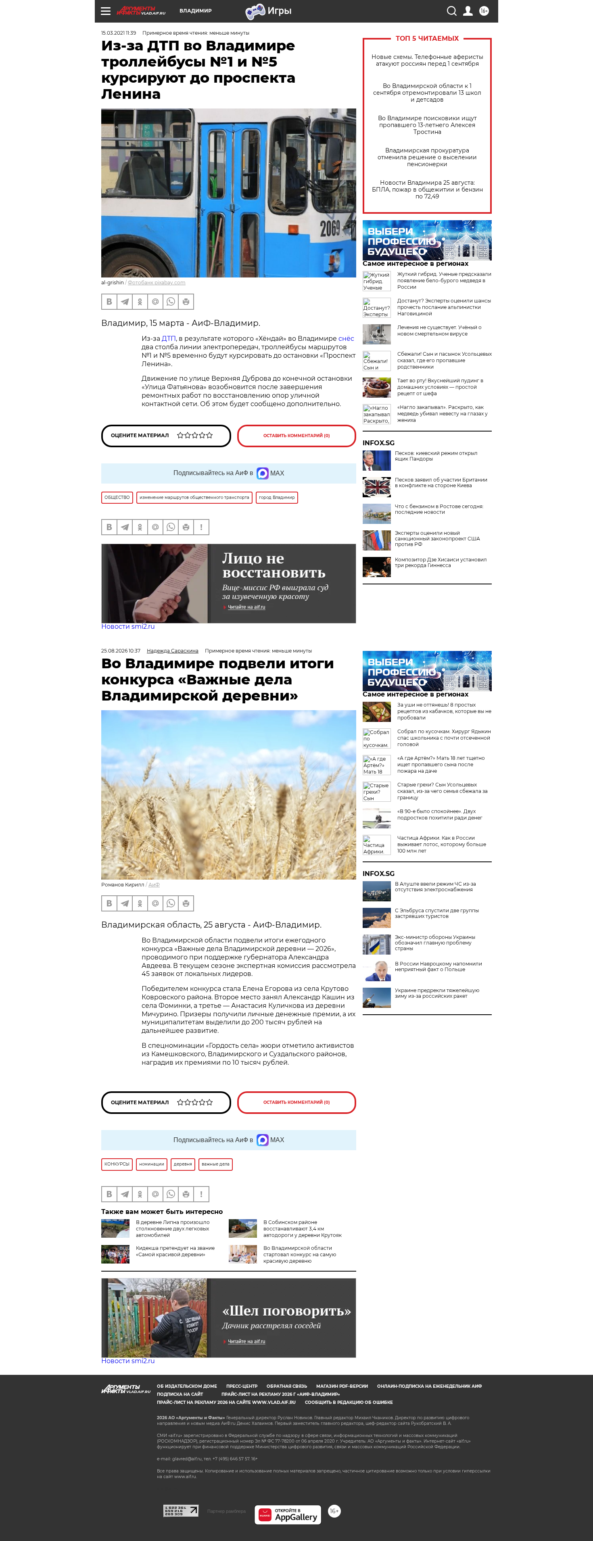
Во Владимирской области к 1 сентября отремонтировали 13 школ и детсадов (427, 93)
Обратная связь (287, 1386)
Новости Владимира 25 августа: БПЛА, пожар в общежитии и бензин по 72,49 (427, 189)
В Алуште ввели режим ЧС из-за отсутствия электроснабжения (435, 886)
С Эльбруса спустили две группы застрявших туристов (437, 913)
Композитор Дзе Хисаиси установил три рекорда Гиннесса (441, 562)
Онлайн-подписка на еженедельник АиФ (429, 1386)
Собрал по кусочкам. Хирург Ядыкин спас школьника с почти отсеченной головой (444, 737)
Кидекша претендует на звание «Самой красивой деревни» (175, 1251)
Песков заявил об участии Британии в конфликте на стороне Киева (441, 482)
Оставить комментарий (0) (296, 435)
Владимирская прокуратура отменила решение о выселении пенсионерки (427, 157)
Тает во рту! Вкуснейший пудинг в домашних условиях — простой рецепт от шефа (440, 386)
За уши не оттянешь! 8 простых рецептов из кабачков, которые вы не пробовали (444, 711)
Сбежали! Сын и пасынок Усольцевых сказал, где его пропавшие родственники (444, 360)
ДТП (169, 338)
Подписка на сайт (180, 1394)
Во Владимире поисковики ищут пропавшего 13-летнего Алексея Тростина (427, 125)
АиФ (154, 885)
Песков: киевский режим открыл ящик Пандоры (436, 456)
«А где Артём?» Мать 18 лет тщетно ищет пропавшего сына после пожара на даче (441, 764)
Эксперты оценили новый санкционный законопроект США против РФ (437, 538)
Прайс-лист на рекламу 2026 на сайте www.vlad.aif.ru (226, 1402)
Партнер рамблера (226, 1511)
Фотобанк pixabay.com (157, 282)
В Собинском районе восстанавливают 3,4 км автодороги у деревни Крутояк (302, 1228)
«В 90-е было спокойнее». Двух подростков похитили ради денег (439, 814)
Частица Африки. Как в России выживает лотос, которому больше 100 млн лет (441, 844)
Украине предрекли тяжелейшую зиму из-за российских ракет (437, 993)
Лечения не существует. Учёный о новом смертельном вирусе (439, 330)
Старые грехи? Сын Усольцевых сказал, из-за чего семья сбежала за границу (442, 791)
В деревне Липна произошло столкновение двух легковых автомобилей (173, 1228)
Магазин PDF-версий (342, 1386)
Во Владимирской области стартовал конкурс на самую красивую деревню (299, 1254)
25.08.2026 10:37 (120, 651)
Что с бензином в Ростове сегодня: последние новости (439, 509)
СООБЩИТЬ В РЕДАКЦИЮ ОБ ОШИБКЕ (349, 1402)
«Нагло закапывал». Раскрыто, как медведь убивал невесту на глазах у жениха (442, 413)
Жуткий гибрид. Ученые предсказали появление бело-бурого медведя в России (444, 280)
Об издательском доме (187, 1386)
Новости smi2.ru (128, 626)
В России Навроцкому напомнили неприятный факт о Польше (438, 966)
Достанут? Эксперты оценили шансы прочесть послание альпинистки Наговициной (444, 307)
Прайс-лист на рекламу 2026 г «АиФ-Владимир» (280, 1394)
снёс (346, 338)
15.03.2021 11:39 (118, 33)
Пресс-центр (241, 1386)
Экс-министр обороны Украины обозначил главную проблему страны (435, 942)
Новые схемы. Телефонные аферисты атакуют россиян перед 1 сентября (427, 60)
